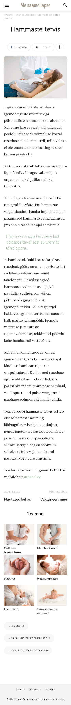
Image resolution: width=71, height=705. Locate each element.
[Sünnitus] (19, 565)
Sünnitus (9, 578)
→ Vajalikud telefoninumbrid (29, 638)
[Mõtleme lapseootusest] (19, 534)
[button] (65, 5)
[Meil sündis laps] (52, 565)
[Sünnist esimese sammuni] (52, 595)
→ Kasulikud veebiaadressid (28, 650)
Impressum (35, 689)
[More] (60, 47)
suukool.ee (32, 476)
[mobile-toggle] (6, 5)
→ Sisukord (16, 625)
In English (50, 689)
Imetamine (11, 609)
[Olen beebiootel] (52, 534)
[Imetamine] (19, 595)
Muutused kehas (17, 499)
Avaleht (8, 14)
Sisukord (20, 689)
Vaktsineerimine (53, 499)
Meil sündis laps (47, 578)
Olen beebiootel (25, 14)
